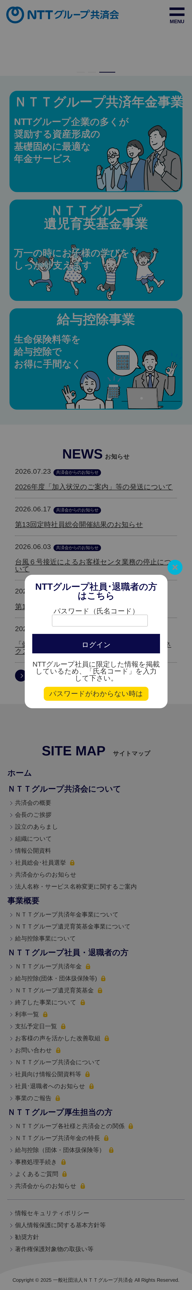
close (175, 567)
